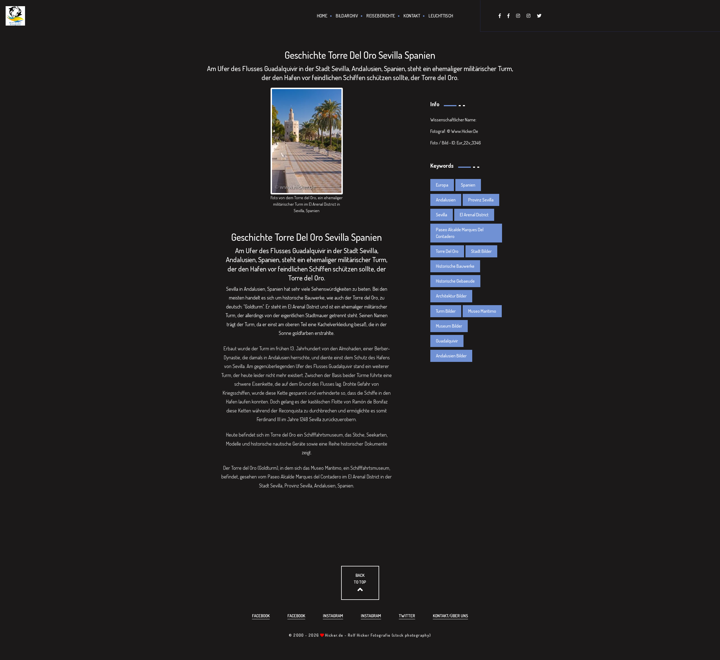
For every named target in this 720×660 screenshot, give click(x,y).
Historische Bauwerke (455, 266)
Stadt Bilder (481, 251)
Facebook (261, 615)
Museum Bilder (449, 326)
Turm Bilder (446, 311)
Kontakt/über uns (450, 615)
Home (322, 16)
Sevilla (441, 214)
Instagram (333, 615)
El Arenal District (474, 214)
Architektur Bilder (451, 296)
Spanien (468, 185)
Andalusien (446, 200)
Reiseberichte (380, 16)
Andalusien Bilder (451, 356)
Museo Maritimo (482, 311)
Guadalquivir (447, 341)
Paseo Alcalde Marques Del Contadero (459, 233)
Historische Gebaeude (455, 281)
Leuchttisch (441, 16)
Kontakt (412, 16)
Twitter (407, 615)
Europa (442, 185)
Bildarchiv (347, 16)
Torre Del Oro (447, 251)
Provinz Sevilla (481, 200)
